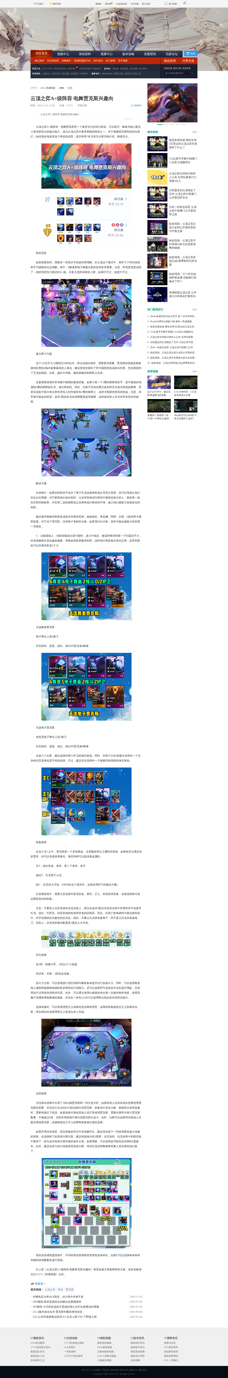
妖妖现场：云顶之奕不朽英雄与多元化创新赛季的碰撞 (182, 244)
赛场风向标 (107, 73)
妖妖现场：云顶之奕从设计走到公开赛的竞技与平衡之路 (182, 227)
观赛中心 (107, 54)
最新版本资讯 (138, 1347)
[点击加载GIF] (86, 312)
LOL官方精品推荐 (73, 1356)
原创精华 (75, 73)
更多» (194, 132)
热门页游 (146, 4)
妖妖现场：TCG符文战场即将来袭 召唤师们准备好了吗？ (182, 278)
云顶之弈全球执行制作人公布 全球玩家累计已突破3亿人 (182, 177)
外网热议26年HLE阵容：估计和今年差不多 (58, 1296)
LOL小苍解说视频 (106, 1356)
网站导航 (57, 4)
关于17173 (85, 1370)
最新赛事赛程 (171, 1356)
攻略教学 (66, 60)
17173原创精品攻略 (74, 1343)
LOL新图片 (70, 1347)
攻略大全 (47, 73)
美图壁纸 (150, 54)
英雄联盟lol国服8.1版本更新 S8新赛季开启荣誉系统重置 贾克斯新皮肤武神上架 (56, 41)
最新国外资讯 (138, 1343)
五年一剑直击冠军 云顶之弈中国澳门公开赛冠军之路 (182, 211)
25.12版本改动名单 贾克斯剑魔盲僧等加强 (57, 1311)
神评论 (138, 105)
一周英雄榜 (70, 1351)
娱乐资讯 (98, 60)
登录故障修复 (60, 68)
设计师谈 (143, 68)
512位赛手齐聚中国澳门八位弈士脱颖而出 (171, 332)
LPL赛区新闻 (171, 1347)
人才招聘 (96, 1370)
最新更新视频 (104, 1343)
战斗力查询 (48, 68)
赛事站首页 (170, 1343)
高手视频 (123, 60)
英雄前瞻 (124, 68)
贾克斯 (70, 1289)
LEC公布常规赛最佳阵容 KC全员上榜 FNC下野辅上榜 (65, 1316)
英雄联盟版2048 (82, 60)
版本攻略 (128, 54)
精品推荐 (170, 60)
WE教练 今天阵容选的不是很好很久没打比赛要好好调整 (66, 1306)
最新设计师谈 (138, 1356)
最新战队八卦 (38, 1356)
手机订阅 (82, 105)
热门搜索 (110, 60)
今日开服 (135, 4)
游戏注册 (168, 68)
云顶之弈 (50, 1289)
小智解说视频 (104, 1360)
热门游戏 (173, 4)
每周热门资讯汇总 (133, 73)
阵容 (60, 1289)
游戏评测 (186, 68)
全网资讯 (84, 73)
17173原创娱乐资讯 (40, 1347)
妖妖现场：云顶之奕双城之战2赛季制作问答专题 (183, 261)
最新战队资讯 (38, 1351)
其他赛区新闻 (171, 1351)
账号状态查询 (85, 68)
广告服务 (105, 1370)
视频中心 (63, 54)
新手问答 (56, 73)
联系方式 (124, 1370)
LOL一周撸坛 (171, 1360)
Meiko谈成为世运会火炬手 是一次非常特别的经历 (175, 316)
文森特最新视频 (105, 1351)
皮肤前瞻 (133, 68)
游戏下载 (177, 68)
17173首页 (38, 4)
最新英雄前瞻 (138, 1351)
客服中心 (133, 1370)
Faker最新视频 (104, 1347)
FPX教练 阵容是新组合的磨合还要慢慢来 (57, 1301)
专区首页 (42, 53)
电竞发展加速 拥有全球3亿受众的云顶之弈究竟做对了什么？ (183, 144)
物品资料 (39, 60)
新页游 (108, 4)
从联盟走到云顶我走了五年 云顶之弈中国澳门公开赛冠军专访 (182, 194)
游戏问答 (71, 68)
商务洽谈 (114, 1370)
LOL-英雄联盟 (47, 88)
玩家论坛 (172, 54)
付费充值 (188, 60)
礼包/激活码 (121, 4)
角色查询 (97, 68)
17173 (33, 88)
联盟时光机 (118, 73)
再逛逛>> (40, 1283)
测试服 (116, 68)
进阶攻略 (65, 73)
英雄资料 (85, 54)
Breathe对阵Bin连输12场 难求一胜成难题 (171, 321)
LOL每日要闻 (38, 1343)
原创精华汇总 (38, 1360)
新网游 (98, 4)
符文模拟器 (53, 60)
